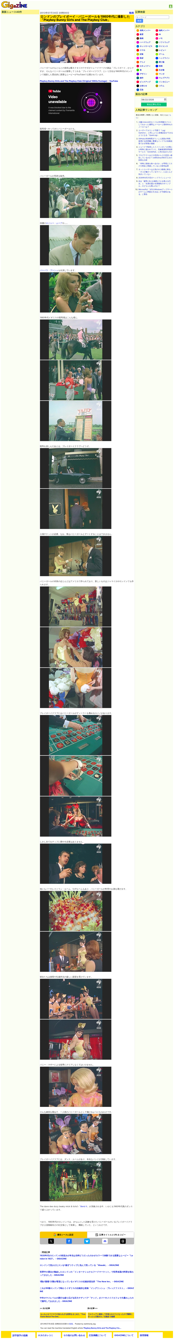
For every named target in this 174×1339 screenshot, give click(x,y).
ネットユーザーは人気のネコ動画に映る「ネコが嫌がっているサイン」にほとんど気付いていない (155, 171)
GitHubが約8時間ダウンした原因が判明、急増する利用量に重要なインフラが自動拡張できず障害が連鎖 (155, 141)
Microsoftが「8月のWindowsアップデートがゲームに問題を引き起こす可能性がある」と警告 (155, 191)
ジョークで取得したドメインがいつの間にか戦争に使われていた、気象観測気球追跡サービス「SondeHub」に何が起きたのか (155, 149)
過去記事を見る (154, 104)
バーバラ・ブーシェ (49, 270)
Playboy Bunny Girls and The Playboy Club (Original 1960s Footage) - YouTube (79, 81)
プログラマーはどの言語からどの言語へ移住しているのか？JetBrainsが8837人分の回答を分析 (155, 157)
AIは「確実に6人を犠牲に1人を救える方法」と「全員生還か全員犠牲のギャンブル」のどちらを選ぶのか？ (154, 183)
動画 (131, 12)
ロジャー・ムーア (54, 223)
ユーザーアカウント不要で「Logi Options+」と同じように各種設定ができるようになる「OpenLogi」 (155, 132)
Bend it (83, 1206)
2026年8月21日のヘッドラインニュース (154, 178)
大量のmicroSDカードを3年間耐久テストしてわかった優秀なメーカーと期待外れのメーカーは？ (155, 124)
